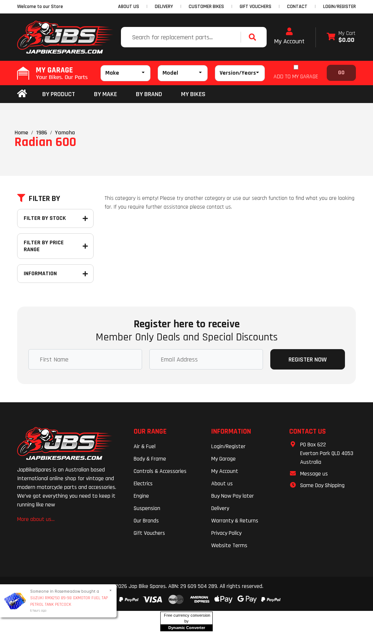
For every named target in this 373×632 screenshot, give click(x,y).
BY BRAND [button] (149, 94)
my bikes (193, 94)
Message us (314, 474)
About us (222, 483)
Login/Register (339, 6)
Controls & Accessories (160, 471)
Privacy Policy (226, 533)
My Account (289, 41)
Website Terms (229, 545)
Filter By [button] (44, 199)
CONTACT (297, 6)
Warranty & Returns (234, 521)
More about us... (36, 519)
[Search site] (254, 37)
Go (341, 72)
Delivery (220, 508)
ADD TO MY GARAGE (296, 76)
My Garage (223, 459)
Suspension (147, 508)
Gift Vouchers (149, 533)
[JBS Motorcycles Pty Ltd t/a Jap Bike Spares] (65, 37)
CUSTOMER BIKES (206, 6)
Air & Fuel (145, 446)
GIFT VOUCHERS (255, 6)
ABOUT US (128, 6)
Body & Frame (150, 459)
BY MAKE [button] (105, 94)
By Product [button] (58, 94)
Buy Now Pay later (232, 496)
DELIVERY (164, 6)
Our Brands (146, 521)
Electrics (143, 483)
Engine (141, 496)
